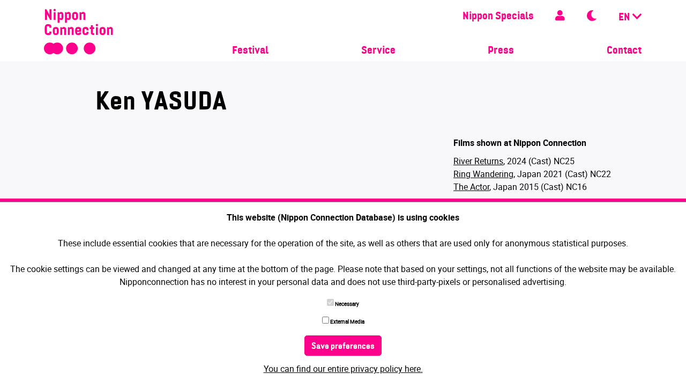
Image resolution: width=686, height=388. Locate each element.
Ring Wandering (483, 174)
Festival (250, 51)
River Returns (478, 161)
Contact (624, 51)
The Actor (471, 187)
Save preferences (343, 346)
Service (378, 51)
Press (501, 51)
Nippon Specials (498, 16)
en (625, 17)
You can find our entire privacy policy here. (343, 369)
